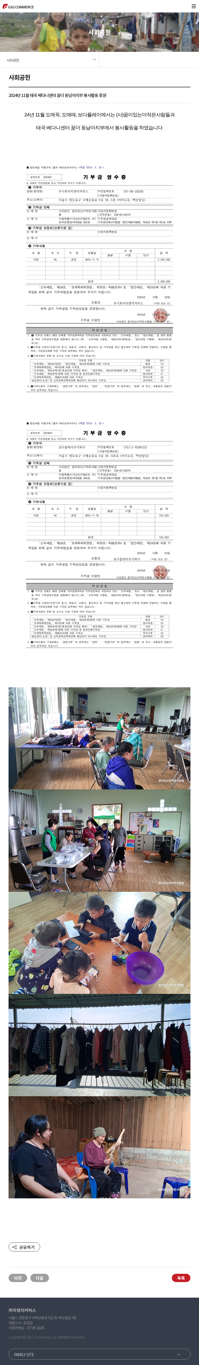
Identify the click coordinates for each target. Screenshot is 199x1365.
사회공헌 (12, 60)
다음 (40, 1278)
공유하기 (27, 1247)
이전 (18, 1278)
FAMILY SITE (24, 1354)
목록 (181, 1278)
